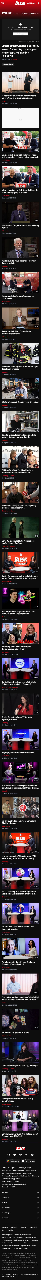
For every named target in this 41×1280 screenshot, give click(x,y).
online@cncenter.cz (14, 1260)
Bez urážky (5, 652)
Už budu (4, 791)
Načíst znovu (20, 34)
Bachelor (5, 1139)
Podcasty (5, 861)
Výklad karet (6, 1036)
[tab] (8, 13)
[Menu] (2, 3)
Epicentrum (5, 160)
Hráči (3, 101)
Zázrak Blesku (6, 1104)
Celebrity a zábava (8, 476)
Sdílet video (8, 64)
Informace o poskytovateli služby (28, 41)
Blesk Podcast (7, 581)
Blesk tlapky (6, 826)
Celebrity (5, 723)
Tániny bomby (6, 617)
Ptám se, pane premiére (10, 687)
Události (14, 60)
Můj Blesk (31, 3)
